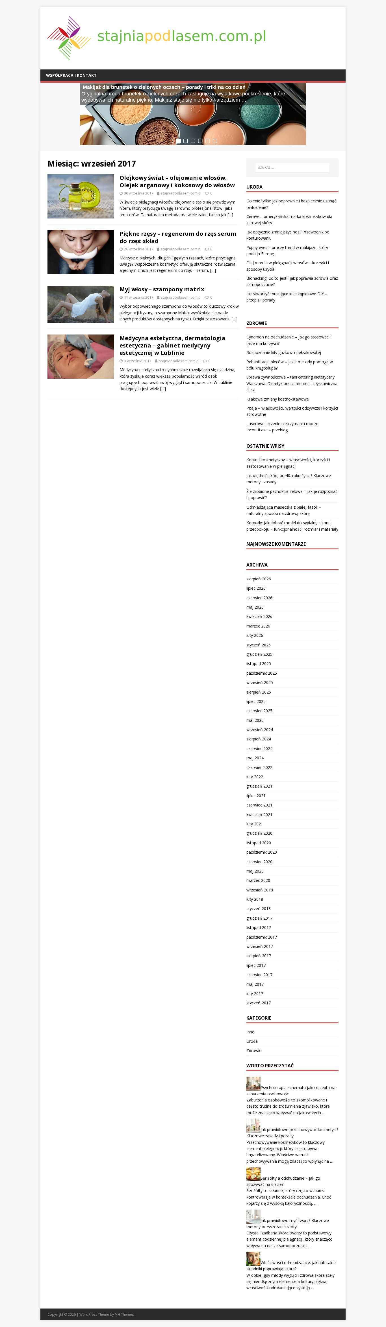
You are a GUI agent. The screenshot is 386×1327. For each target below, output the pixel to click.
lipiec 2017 (256, 965)
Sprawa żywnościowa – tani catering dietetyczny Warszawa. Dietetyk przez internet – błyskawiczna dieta (291, 383)
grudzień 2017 (259, 918)
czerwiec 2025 (259, 710)
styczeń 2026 (258, 645)
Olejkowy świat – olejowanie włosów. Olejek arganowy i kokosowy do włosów (177, 181)
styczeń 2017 (258, 1002)
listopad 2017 (258, 927)
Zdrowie (253, 1050)
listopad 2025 (258, 663)
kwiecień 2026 (259, 616)
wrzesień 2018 (259, 890)
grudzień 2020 (259, 833)
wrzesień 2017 (259, 946)
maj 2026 (255, 607)
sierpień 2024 (258, 739)
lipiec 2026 (256, 588)
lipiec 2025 (256, 701)
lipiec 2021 (256, 795)
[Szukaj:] (292, 167)
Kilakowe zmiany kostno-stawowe (277, 399)
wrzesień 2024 (259, 729)
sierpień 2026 (258, 578)
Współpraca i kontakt (71, 75)
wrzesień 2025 (259, 682)
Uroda (252, 1041)
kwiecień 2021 (259, 814)
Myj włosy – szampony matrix (162, 289)
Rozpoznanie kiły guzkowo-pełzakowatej (283, 352)
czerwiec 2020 (259, 861)
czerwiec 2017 (259, 974)
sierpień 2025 (258, 692)
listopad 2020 (258, 842)
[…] (230, 214)
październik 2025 (261, 673)
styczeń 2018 (258, 908)
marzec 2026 (258, 626)
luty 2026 (254, 635)
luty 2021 (254, 824)
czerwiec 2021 (259, 805)
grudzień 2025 (259, 654)
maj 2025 (255, 720)
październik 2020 (261, 852)
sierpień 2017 (258, 955)
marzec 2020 (258, 880)
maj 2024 (255, 757)
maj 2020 (255, 871)
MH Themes (124, 1314)
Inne (250, 1032)
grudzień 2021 (259, 786)
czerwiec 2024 (259, 748)
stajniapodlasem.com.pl (181, 193)
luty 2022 (254, 776)
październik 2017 (261, 937)
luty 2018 (254, 899)
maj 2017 (255, 984)
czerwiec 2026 (259, 597)
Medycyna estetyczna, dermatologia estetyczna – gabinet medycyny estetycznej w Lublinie (172, 345)
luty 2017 (254, 993)
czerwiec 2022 (259, 767)
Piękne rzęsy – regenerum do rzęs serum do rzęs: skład (178, 237)
